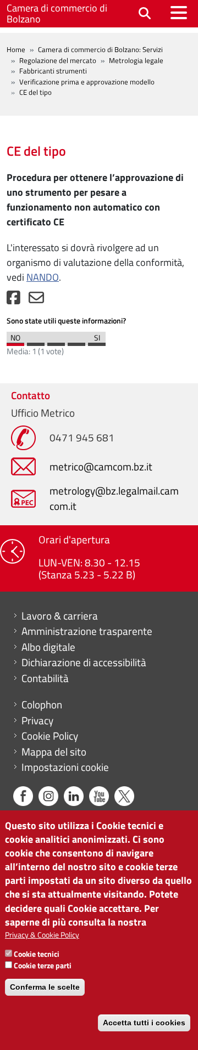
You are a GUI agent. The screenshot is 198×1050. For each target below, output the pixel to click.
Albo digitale (48, 647)
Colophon (41, 704)
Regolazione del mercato (57, 60)
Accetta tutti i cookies (144, 1022)
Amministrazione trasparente (86, 631)
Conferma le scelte (45, 987)
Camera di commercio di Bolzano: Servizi (100, 49)
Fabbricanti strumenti (53, 70)
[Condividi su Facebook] (13, 300)
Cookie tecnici (36, 954)
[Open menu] (178, 12)
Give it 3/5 (56, 341)
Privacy (37, 720)
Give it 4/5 (76, 341)
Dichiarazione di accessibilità (83, 662)
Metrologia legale (136, 60)
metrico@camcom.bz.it (101, 466)
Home (16, 49)
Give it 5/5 (97, 341)
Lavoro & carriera (59, 615)
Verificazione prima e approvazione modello (87, 81)
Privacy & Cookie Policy (42, 934)
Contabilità (45, 678)
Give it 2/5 (36, 341)
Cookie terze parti (43, 965)
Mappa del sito (53, 751)
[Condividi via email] (36, 300)
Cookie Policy (49, 735)
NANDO (42, 277)
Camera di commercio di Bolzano (57, 13)
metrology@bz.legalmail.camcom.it (114, 498)
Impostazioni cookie (65, 767)
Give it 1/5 (15, 341)
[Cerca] (144, 14)
